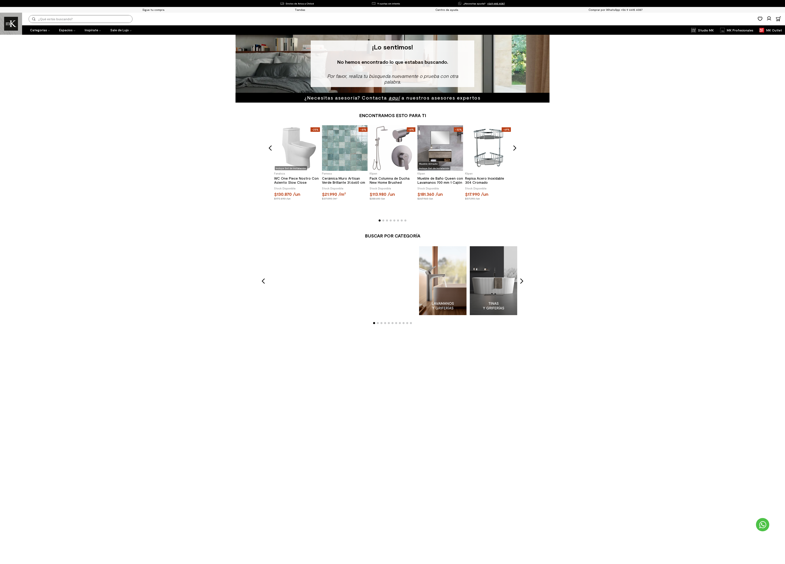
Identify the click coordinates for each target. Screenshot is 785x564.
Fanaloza (279, 173)
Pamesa (327, 173)
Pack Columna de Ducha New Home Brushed (389, 180)
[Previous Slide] (263, 281)
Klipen (373, 173)
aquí (394, 98)
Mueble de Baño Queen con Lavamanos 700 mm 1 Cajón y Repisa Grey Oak (440, 180)
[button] (270, 148)
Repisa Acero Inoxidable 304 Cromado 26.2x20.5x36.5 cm (484, 180)
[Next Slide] (521, 281)
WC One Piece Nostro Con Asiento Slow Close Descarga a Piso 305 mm (296, 180)
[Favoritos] (760, 19)
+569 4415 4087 (496, 3)
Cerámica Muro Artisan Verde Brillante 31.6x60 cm (343, 180)
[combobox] (83, 19)
